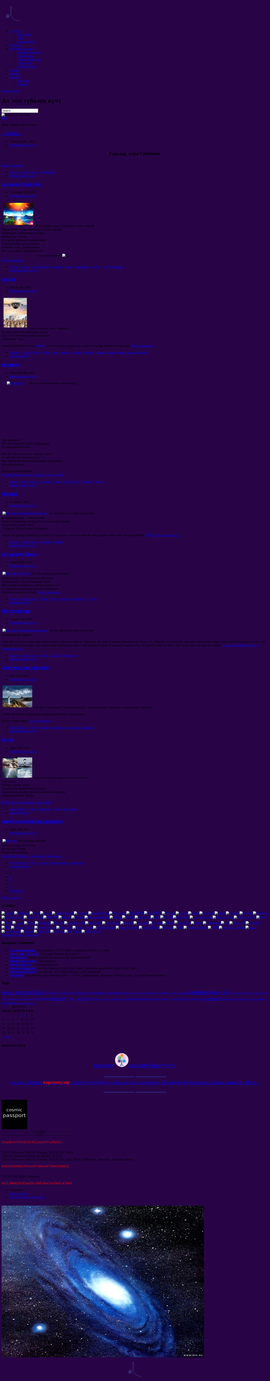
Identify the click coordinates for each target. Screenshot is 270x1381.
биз (257, 993)
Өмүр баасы (25, 55)
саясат (8, 278)
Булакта (88, 352)
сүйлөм (14, 73)
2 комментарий (19, 356)
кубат (46, 352)
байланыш (24, 34)
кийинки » (16, 891)
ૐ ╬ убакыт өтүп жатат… (163, 535)
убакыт (10, 493)
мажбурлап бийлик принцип (32, 821)
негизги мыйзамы (81, 727)
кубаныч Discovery (101, 999)
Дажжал (14, 352)
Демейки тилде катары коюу (21, 935)
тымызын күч (196, 998)
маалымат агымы (21, 48)
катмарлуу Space (19, 553)
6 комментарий (19, 602)
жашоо (64, 599)
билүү (264, 992)
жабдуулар (181, 998)
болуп (99, 481)
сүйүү (96, 267)
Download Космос (29, 59)
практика (44, 999)
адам (251, 993)
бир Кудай (148, 993)
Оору (88, 993)
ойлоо (244, 992)
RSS (4, 118)
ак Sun (13, 267)
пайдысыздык (58, 863)
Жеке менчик (16, 610)
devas (54, 599)
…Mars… (12, 133)
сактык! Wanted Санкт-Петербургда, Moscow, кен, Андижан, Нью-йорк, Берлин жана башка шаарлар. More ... (135, 1082)
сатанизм (115, 999)
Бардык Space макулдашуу (27, 1197)
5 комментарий (19, 866)
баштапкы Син (29, 999)
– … (32, 856)
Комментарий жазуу (23, 145)
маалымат (70, 809)
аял (156, 993)
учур (20, 38)
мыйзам (65, 352)
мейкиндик (48, 172)
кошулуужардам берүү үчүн (135, 1065)
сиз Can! (15, 31)
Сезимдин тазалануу (11, 999)
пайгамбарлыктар (29, 52)
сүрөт (19, 1003)
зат (33, 1003)
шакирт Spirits (26, 66)
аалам (69, 267)
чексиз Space (29, 172)
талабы (14, 70)
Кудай (51, 993)
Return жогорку (12, 897)
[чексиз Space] (13, 24)
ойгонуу (60, 998)
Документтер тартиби (25, 667)
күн (105, 267)
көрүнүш (26, 1003)
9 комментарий (19, 812)
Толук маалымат (13, 165)
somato (124, 999)
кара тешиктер (137, 352)
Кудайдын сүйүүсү (71, 993)
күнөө (126, 993)
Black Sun (116, 267)
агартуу (84, 998)
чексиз (13, 172)
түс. (171, 999)
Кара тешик (253, 999)
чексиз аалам (10, 91)
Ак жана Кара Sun (21, 183)
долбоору (15, 45)
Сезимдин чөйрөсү (159, 999)
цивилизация (116, 352)
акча (55, 352)
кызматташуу (26, 41)
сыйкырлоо (174, 993)
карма (77, 352)
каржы (100, 352)
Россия (22, 84)
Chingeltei (241, 999)
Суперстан (24, 63)
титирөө (56, 267)
